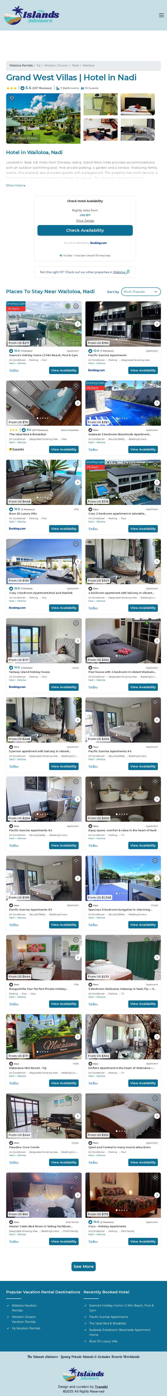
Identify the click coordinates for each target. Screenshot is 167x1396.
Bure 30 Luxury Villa (23, 513)
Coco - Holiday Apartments (107, 1226)
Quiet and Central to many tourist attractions (119, 1147)
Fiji (38, 65)
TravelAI (101, 1387)
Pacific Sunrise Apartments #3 (30, 909)
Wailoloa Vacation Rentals (24, 1308)
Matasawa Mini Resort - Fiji (27, 1068)
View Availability (64, 370)
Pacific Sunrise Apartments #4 (109, 751)
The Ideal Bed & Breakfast (27, 434)
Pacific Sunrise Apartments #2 (30, 830)
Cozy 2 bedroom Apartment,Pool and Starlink (41, 592)
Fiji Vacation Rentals (26, 1328)
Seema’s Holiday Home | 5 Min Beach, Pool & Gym (43, 355)
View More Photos (24, 138)
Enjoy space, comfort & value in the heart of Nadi (122, 830)
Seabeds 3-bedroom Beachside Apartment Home (119, 1332)
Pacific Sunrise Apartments (107, 355)
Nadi (75, 65)
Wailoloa (88, 65)
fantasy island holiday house (29, 672)
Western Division (56, 65)
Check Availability (85, 230)
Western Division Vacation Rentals (24, 1319)
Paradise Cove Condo (24, 1147)
